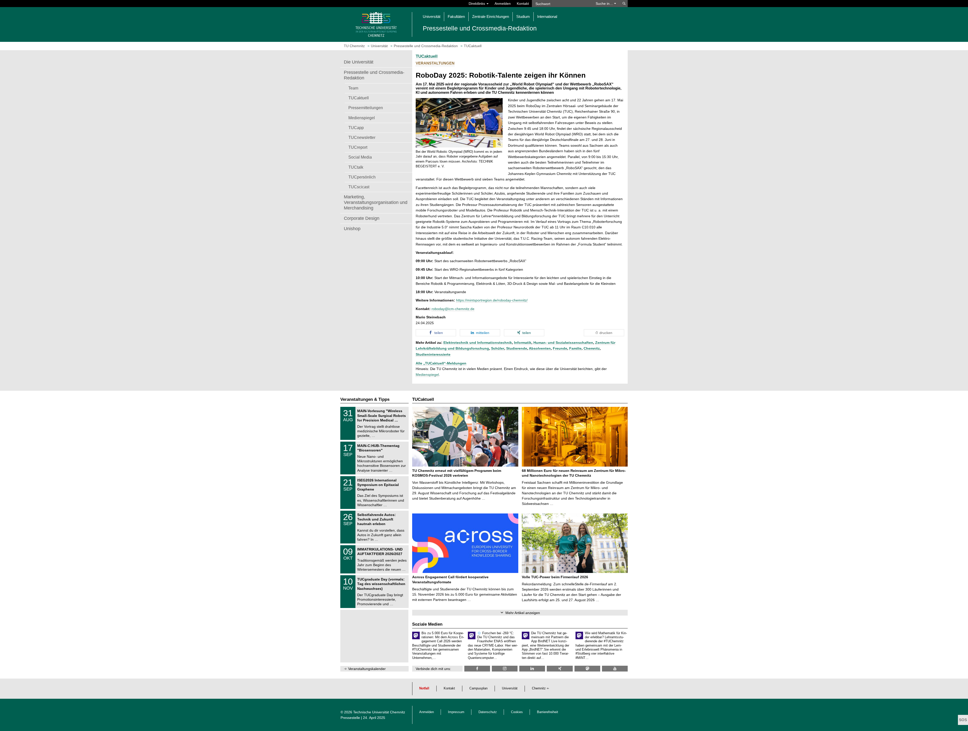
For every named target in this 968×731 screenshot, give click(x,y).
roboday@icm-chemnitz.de (453, 309)
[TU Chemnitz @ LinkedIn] (532, 669)
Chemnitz (592, 348)
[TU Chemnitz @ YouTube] (615, 669)
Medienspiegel (361, 117)
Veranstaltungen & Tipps (364, 399)
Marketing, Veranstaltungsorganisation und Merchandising (375, 202)
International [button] (547, 16)
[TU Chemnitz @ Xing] (559, 669)
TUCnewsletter (361, 137)
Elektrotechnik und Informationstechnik (477, 343)
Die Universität (358, 62)
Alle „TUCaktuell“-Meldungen (441, 363)
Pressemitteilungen (365, 107)
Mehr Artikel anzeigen (522, 613)
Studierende (516, 348)
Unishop (352, 228)
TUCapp (356, 127)
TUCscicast (358, 187)
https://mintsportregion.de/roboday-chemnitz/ (492, 300)
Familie (575, 348)
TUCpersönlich (362, 177)
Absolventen (540, 348)
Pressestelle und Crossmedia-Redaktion (374, 75)
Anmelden (503, 4)
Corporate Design (361, 218)
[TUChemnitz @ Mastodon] (587, 669)
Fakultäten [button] (456, 16)
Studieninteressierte (433, 354)
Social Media (360, 157)
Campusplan (478, 688)
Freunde (560, 348)
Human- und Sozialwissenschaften (563, 343)
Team (353, 88)
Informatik (522, 343)
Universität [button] (431, 16)
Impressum (456, 712)
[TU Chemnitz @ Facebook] (477, 669)
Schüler (497, 348)
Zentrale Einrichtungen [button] (490, 16)
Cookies (517, 712)
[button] (459, 122)
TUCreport (357, 147)
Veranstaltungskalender (367, 669)
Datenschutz (487, 712)
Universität (510, 688)
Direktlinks (477, 4)
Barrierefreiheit (547, 712)
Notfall (424, 688)
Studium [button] (523, 16)
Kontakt (523, 4)
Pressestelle (350, 718)
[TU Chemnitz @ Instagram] (505, 669)
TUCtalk (355, 167)
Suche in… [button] (605, 4)
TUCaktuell (358, 98)
